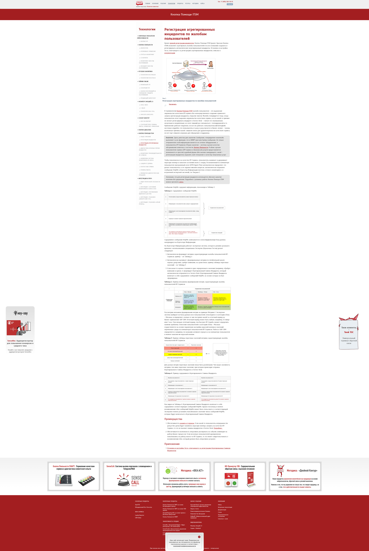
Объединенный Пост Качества (143, 507)
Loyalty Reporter (139, 515)
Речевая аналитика (146, 71)
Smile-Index (144, 105)
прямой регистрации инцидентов (182, 43)
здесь (181, 182)
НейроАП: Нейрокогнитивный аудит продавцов (200, 517)
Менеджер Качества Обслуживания (146, 67)
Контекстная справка (147, 167)
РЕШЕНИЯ (163, 3)
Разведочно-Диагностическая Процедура (149, 174)
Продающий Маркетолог (148, 98)
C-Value (143, 108)
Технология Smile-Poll (148, 111)
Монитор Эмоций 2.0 (196, 526)
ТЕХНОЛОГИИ (171, 3)
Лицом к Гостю (194, 509)
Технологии (147, 29)
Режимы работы (145, 170)
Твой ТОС (137, 505)
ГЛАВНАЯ (147, 3)
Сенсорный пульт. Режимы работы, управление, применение (149, 125)
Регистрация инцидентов (148, 140)
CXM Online (138, 518)
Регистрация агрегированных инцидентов (148, 144)
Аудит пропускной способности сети (149, 183)
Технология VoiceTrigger (148, 75)
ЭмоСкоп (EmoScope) (147, 114)
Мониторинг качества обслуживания (146, 62)
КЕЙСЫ (202, 3)
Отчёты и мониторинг (147, 54)
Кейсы (220, 505)
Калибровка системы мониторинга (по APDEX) (146, 159)
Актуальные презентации (225, 507)
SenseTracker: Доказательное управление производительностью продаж (174, 529)
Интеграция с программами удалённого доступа (148, 193)
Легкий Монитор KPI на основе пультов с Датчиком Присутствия (174, 513)
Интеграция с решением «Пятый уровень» (149, 203)
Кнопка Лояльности (201, 147)
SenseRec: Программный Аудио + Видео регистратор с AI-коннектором (174, 525)
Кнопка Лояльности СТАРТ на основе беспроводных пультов (173, 505)
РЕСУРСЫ (187, 3)
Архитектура (144, 48)
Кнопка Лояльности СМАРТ (170, 517)
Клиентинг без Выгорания (197, 514)
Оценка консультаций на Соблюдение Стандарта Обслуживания (147, 93)
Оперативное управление (148, 51)
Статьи (220, 512)
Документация (222, 510)
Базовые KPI (144, 41)
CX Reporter (144, 58)
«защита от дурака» (187, 423)
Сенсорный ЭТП (145, 88)
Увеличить (172, 104)
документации (169, 53)
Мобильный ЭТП (145, 84)
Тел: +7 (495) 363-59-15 (225, 2)
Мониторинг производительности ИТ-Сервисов (150, 154)
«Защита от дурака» (147, 163)
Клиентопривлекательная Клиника (200, 511)
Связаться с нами (223, 519)
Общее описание (146, 136)
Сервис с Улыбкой (195, 528)
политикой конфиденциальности (184, 546)
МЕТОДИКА (195, 3)
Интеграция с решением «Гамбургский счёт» (147, 198)
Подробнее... (218, 428)
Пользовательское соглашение (223, 515)
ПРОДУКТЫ (180, 3)
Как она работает (146, 121)
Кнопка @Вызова (145, 130)
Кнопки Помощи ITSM (184, 111)
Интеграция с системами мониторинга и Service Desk (147, 188)
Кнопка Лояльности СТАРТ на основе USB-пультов (174, 509)
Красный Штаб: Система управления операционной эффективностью (200, 505)
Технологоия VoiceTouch (148, 78)
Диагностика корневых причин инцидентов (149, 149)
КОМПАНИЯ (155, 3)
